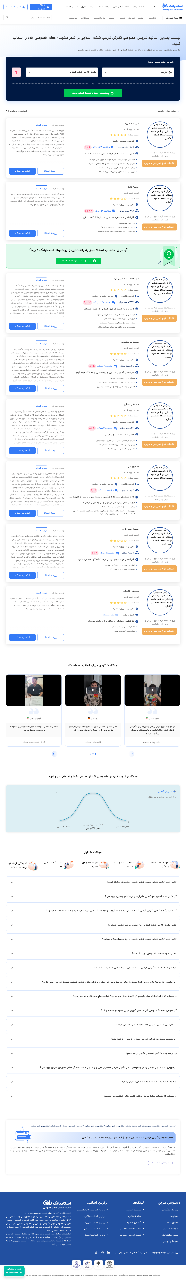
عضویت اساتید (133, 1209)
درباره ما (174, 1216)
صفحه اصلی (154, 7)
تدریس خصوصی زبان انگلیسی (56, 1223)
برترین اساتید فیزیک (94, 1222)
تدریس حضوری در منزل (159, 797)
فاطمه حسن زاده (130, 529)
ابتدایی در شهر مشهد (94, 1126)
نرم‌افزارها (85, 18)
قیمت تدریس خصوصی (130, 1235)
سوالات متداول (87, 7)
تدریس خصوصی (168, 1126)
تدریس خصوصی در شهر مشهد (145, 1126)
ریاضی (141, 18)
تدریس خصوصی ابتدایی (27, 1223)
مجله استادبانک (103, 7)
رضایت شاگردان (139, 7)
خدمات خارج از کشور (122, 7)
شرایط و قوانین (170, 1241)
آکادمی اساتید (134, 1222)
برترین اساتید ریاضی (94, 1216)
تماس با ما (172, 1222)
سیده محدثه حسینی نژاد (126, 278)
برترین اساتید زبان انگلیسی (91, 1209)
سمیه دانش (133, 187)
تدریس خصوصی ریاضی (17, 1220)
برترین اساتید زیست (95, 1235)
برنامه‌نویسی (99, 18)
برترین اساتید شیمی (94, 1228)
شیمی (122, 18)
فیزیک (131, 18)
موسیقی (72, 18)
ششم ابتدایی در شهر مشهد (117, 1126)
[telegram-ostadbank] (102, 1254)
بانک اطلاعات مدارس (130, 1228)
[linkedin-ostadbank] (108, 1254)
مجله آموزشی (134, 1216)
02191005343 (159, 1253)
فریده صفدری (132, 123)
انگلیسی (152, 18)
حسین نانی (133, 466)
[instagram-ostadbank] (96, 1254)
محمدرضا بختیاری (130, 342)
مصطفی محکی (131, 404)
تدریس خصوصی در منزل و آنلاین (39, 1216)
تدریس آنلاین (164, 791)
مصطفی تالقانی (131, 591)
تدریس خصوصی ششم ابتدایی (36, 1227)
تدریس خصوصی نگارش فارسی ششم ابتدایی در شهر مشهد (57, 1126)
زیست (112, 18)
